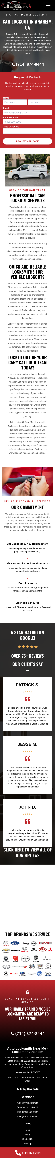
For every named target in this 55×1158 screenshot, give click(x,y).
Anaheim (19, 1064)
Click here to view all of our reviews (27, 852)
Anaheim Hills (31, 1064)
